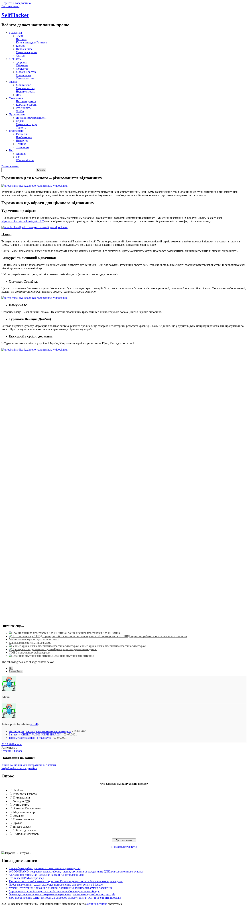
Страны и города (26, 124)
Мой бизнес (23, 85)
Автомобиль (21, 804)
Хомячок (18, 815)
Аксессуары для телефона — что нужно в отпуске (40, 731)
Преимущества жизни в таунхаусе (30, 737)
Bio (11, 668)
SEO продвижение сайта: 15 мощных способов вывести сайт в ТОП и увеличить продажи (65, 897)
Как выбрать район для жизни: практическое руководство (44, 868)
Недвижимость (25, 91)
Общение (22, 65)
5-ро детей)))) (21, 801)
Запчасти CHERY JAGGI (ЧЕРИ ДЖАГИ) (35, 734)
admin (18, 744)
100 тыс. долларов (24, 830)
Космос (20, 45)
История (21, 39)
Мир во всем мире (24, 812)
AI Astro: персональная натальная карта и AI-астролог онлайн (47, 874)
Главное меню (10, 166)
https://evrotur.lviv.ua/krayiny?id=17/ (22, 221)
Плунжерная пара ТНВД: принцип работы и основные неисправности (143, 636)
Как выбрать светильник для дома (30, 642)
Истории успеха (26, 101)
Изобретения (24, 137)
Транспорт (22, 147)
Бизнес (13, 81)
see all (34, 724)
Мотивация (16, 98)
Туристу (21, 127)
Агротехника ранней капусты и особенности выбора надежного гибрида (54, 891)
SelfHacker (15, 15)
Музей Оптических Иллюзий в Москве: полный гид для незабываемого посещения (60, 887)
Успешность (23, 107)
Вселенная (15, 32)
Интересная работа (25, 793)
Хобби (20, 111)
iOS (18, 156)
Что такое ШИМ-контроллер (26, 878)
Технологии (16, 130)
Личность (15, 58)
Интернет (22, 140)
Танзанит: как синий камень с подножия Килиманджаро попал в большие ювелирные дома (66, 881)
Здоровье (21, 62)
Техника (21, 143)
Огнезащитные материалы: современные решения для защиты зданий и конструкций (62, 894)
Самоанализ (23, 75)
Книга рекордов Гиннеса (31, 42)
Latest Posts (16, 671)
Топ (11, 150)
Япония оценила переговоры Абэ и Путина (93, 632)
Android (21, 153)
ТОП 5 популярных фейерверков (29, 652)
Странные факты (26, 52)
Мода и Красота (26, 71)
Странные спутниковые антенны (73, 655)
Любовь (18, 790)
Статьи (20, 55)
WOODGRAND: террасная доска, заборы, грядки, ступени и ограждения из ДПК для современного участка (76, 871)
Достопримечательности (31, 117)
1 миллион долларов (26, 833)
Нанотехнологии (23, 819)
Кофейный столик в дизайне (19, 768)
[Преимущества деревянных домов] (31, 649)
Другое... (18, 822)
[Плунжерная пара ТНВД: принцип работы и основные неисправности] (54, 636)
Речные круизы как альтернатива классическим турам (112, 645)
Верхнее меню (10, 6)
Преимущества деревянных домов (75, 649)
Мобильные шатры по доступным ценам (34, 639)
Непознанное (24, 49)
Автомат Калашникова (27, 808)
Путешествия (17, 114)
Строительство (25, 88)
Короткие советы (26, 104)
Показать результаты (124, 846)
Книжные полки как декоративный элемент (28, 765)
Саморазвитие (25, 78)
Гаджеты (21, 134)
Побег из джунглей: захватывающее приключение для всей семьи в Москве (56, 884)
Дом (18, 94)
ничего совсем (22, 826)
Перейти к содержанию (16, 3)
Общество (22, 68)
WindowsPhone (25, 160)
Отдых (20, 120)
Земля (19, 35)
